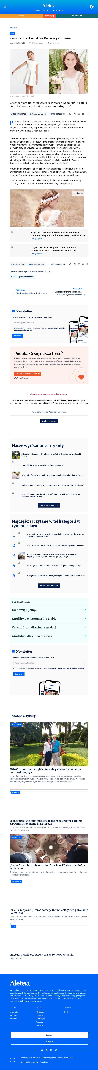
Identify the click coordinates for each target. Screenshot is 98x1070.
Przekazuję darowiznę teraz (26, 374)
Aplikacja (39, 1015)
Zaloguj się (62, 412)
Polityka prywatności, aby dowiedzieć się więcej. (68, 668)
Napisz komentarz (49, 421)
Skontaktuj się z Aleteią (29, 1062)
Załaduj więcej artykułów (49, 505)
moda (13, 276)
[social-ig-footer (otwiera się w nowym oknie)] (56, 1050)
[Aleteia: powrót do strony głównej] (49, 5)
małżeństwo (16, 725)
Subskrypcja (40, 1019)
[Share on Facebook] (70, 114)
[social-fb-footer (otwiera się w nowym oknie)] (47, 1050)
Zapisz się (17, 336)
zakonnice (15, 793)
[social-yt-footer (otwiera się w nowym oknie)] (42, 1050)
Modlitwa (75, 16)
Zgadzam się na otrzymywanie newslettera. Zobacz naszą (39, 329)
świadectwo (16, 837)
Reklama (39, 1025)
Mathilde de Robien (36, 43)
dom (13, 926)
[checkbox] (12, 328)
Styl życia (13, 28)
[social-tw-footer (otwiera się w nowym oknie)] (51, 1050)
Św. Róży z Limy (58, 11)
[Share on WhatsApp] (87, 114)
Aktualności (14, 1012)
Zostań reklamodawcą (66, 1058)
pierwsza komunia (26, 276)
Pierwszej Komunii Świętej (38, 157)
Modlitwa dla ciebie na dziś (32, 636)
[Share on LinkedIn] (75, 114)
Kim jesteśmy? (34, 1058)
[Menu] (17, 7)
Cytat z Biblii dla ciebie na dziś (34, 627)
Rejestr (21, 16)
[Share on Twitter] (79, 114)
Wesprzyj (48, 16)
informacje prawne (49, 1058)
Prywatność (44, 1062)
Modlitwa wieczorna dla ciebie (34, 619)
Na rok (65, 1012)
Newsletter (40, 1012)
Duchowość (14, 1019)
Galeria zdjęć (78, 193)
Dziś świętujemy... (24, 610)
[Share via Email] (83, 114)
